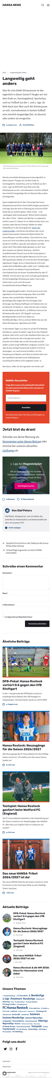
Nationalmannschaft (31, 1021)
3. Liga (6, 998)
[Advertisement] (26, 42)
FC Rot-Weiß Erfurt (34, 1008)
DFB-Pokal (6, 1002)
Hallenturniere (22, 1011)
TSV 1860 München (21, 1029)
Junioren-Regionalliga (34, 1018)
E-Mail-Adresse (9, 605)
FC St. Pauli (6, 1011)
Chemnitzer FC (40, 999)
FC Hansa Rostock (27, 499)
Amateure (16, 998)
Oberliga (43, 1020)
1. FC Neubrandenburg (9, 995)
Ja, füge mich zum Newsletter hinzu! (18, 617)
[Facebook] (16, 1049)
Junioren (35, 1014)
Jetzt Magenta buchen (26, 486)
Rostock (17, 1024)
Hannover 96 (7, 1014)
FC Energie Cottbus (9, 1004)
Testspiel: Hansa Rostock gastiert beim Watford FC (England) (21, 809)
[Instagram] (11, 1049)
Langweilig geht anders (18, 72)
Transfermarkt (9, 1029)
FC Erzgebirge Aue (22, 1004)
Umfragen (9, 450)
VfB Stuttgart (43, 1029)
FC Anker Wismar (20, 1002)
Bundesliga (29, 998)
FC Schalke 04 (45, 1008)
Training (45, 1026)
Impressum (6, 1061)
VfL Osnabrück (7, 1031)
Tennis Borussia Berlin (23, 1026)
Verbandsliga (33, 1029)
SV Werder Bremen (9, 1026)
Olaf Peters (30, 125)
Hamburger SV (41, 1011)
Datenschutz (7, 1067)
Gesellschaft (13, 1011)
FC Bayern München (31, 1002)
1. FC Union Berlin (22, 996)
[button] (42, 5)
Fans (12, 1002)
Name (5, 593)
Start (4, 72)
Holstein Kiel (25, 1014)
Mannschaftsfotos (18, 1021)
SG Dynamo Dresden (27, 1023)
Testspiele (36, 1026)
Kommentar (8, 573)
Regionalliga (8, 1023)
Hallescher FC (31, 1011)
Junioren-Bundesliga (13, 1017)
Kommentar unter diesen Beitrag (22, 441)
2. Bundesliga (36, 995)
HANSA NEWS (12, 5)
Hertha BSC (16, 1014)
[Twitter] (5, 1049)
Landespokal (7, 1021)
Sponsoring (37, 1023)
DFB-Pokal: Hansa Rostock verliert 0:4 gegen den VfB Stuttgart (22, 685)
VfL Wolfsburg (17, 1032)
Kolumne (11, 499)
